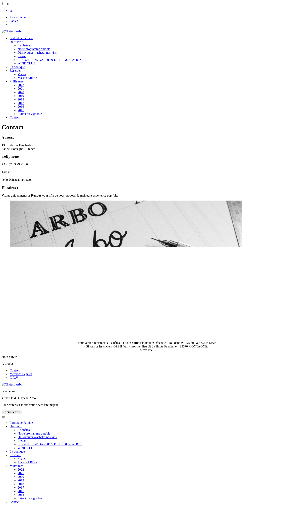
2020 (21, 92)
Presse (22, 56)
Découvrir (16, 41)
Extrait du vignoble (30, 113)
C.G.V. (14, 377)
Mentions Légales (21, 374)
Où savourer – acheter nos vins (37, 52)
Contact (14, 117)
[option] (151, 10)
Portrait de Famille (21, 38)
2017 (21, 103)
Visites (22, 74)
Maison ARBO (27, 77)
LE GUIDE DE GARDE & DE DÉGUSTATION (50, 59)
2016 (21, 106)
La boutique (17, 67)
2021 (21, 88)
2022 (21, 85)
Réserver (15, 70)
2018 (21, 99)
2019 (21, 95)
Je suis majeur (11, 412)
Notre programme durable (34, 49)
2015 (21, 110)
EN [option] (11, 10)
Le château (24, 45)
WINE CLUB (27, 63)
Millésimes (16, 81)
